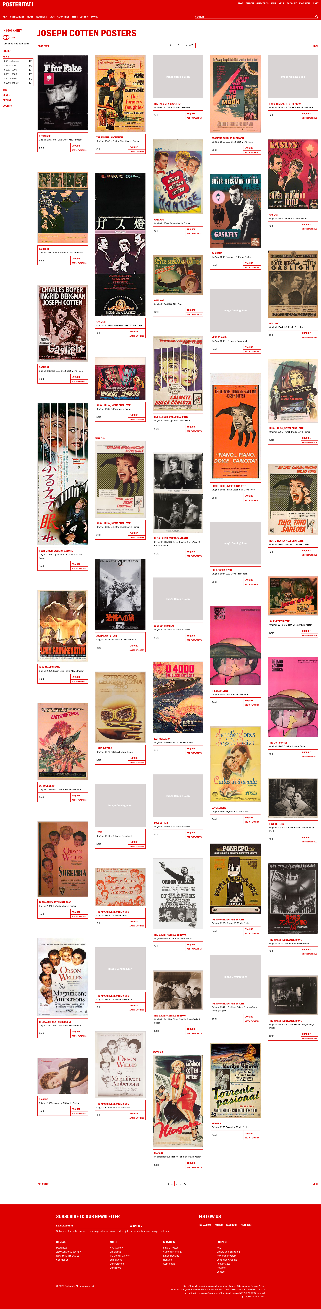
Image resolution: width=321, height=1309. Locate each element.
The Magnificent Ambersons (55, 902)
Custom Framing (172, 1251)
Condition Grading (227, 1259)
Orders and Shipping (228, 1251)
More (94, 16)
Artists (84, 16)
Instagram (205, 1224)
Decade (7, 100)
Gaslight (159, 219)
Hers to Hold (219, 337)
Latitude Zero (162, 738)
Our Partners (117, 1263)
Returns (221, 1267)
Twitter (218, 1224)
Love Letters (219, 807)
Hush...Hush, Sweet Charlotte (171, 416)
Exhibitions (116, 1259)
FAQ (219, 1247)
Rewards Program (226, 1255)
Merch (250, 3)
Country (7, 105)
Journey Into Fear (106, 635)
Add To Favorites (79, 150)
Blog (240, 3)
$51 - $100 (10, 65)
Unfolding (115, 1251)
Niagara (216, 1123)
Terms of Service (237, 1285)
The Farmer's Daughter (110, 137)
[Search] (316, 17)
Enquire (76, 145)
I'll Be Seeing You (222, 570)
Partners (41, 16)
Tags (52, 16)
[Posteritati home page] (18, 4)
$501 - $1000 (11, 78)
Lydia (99, 832)
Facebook (231, 1224)
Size (5, 89)
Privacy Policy (257, 1285)
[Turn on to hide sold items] (6, 37)
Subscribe (136, 1225)
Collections (17, 16)
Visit (273, 3)
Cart (315, 3)
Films (30, 16)
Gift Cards (262, 3)
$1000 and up (11, 82)
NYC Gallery (116, 1247)
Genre (6, 95)
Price (6, 56)
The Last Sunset (220, 690)
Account (292, 3)
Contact (221, 1271)
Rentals (167, 1259)
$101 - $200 (10, 69)
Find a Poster (170, 1247)
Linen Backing (171, 1255)
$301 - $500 (10, 74)
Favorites (304, 3)
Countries (63, 16)
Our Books (115, 1267)
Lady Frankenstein (49, 667)
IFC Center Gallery (120, 1255)
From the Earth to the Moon (228, 138)
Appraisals (169, 1263)
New (5, 16)
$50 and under (11, 60)
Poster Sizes (223, 1263)
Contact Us (62, 1259)
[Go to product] (62, 92)
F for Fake (44, 136)
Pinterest (246, 1224)
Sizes (75, 16)
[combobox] (256, 17)
